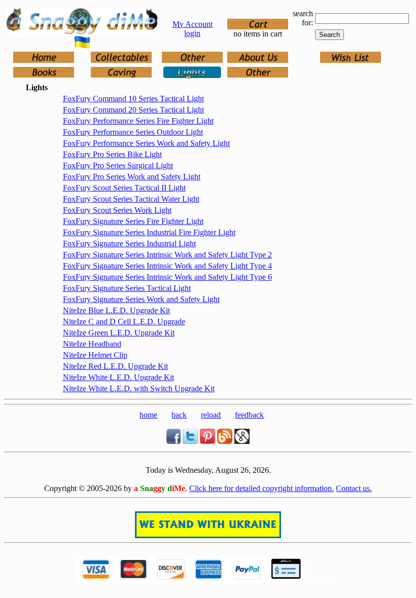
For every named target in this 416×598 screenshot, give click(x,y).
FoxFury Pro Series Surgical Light (118, 165)
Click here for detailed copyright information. (261, 488)
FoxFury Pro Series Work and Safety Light (131, 176)
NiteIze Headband (92, 344)
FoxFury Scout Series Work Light (117, 210)
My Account (192, 24)
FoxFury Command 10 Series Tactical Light (133, 98)
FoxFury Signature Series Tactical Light (127, 288)
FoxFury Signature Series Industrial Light (129, 243)
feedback (249, 414)
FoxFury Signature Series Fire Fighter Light (133, 221)
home (148, 414)
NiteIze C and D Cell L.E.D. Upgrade (124, 321)
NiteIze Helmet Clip (95, 355)
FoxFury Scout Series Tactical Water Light (131, 199)
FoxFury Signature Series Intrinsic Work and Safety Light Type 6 (167, 277)
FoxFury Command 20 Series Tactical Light (133, 109)
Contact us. (354, 488)
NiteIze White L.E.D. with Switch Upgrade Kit (139, 388)
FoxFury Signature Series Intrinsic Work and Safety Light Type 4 (167, 265)
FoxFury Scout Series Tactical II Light (124, 187)
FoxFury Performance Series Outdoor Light (133, 132)
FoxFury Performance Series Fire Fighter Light (138, 121)
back (179, 414)
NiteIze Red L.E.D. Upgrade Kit (115, 366)
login (192, 33)
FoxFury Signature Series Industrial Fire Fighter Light (149, 232)
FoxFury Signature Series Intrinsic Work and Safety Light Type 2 (167, 254)
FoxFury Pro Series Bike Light (112, 154)
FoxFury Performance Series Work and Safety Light (146, 143)
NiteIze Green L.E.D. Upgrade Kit (119, 332)
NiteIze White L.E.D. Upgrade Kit (118, 377)
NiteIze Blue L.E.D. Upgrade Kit (116, 310)
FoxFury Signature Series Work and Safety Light (141, 299)
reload (211, 414)
